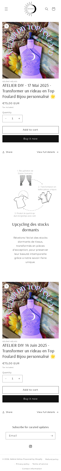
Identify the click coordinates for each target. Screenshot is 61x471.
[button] (6, 9)
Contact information (32, 469)
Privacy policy (23, 464)
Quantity (7, 112)
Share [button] (9, 152)
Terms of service (40, 464)
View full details (46, 152)
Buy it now (30, 138)
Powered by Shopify (32, 459)
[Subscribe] (51, 436)
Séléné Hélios (16, 459)
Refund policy (52, 459)
